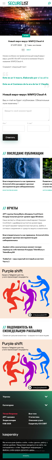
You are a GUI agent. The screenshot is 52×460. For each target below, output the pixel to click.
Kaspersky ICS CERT (38, 423)
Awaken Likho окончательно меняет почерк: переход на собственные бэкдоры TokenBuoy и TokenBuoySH (23, 249)
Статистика (34, 417)
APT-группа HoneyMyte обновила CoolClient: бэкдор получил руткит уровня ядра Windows (23, 215)
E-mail (30, 123)
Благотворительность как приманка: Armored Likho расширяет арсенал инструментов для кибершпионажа (19, 184)
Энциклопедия (9, 420)
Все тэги (32, 413)
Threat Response (10, 413)
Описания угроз (36, 420)
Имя (5, 123)
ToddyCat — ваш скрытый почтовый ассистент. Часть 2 (23, 260)
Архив (26, 35)
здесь (31, 450)
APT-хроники (9, 417)
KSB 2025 (7, 423)
